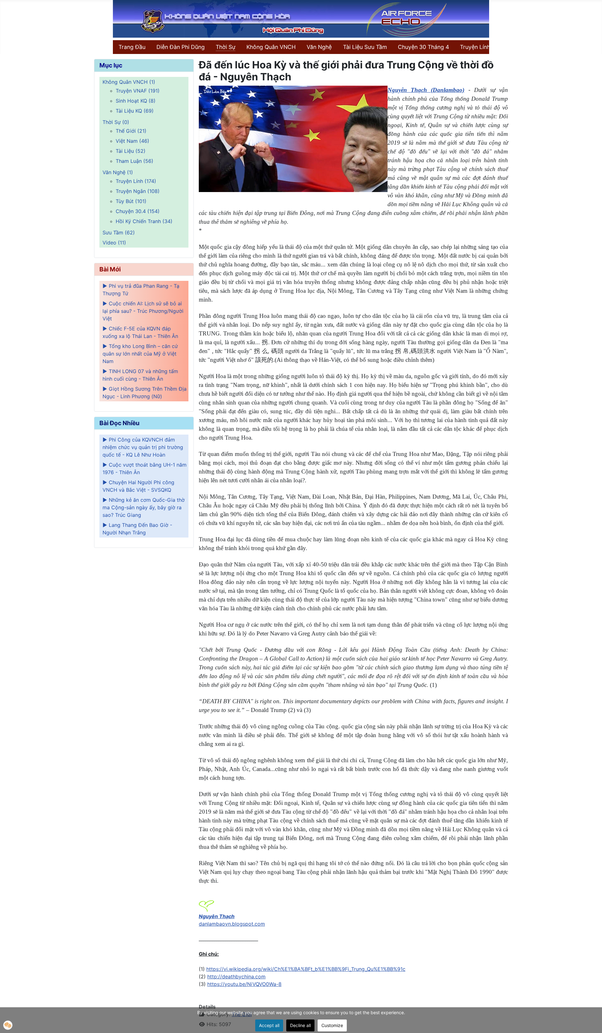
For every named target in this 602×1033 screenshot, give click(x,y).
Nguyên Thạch (217, 916)
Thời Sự (225, 47)
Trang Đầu (132, 47)
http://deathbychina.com (236, 976)
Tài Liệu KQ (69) (135, 111)
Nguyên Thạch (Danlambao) (426, 90)
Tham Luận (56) (134, 161)
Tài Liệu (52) (130, 151)
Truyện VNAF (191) (138, 91)
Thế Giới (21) (131, 131)
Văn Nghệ (319, 47)
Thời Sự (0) (116, 122)
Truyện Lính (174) (136, 181)
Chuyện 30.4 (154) (138, 211)
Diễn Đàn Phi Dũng (180, 47)
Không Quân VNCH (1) (129, 82)
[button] (8, 1025)
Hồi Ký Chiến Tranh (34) (144, 221)
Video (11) (114, 242)
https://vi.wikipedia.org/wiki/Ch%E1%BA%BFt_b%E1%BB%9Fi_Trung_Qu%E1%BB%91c (305, 969)
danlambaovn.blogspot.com (232, 924)
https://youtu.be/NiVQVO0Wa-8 (244, 984)
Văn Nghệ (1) (118, 172)
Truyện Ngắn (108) (138, 191)
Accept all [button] (269, 1025)
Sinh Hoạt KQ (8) (136, 101)
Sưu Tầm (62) (119, 232)
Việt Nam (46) (132, 141)
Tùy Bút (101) (131, 201)
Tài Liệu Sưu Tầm (365, 47)
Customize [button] (332, 1025)
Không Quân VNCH (271, 47)
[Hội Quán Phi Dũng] (301, 18)
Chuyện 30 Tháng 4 (423, 47)
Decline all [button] (300, 1025)
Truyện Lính (475, 47)
